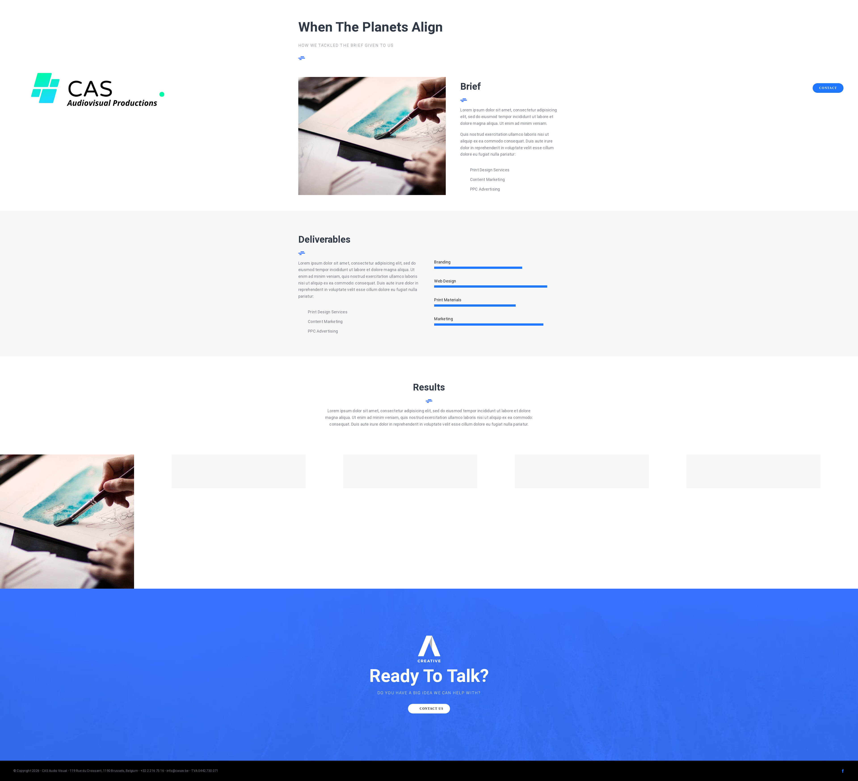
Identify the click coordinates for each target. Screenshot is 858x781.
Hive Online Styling (772, 471)
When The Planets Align (86, 521)
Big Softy (257, 471)
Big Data (600, 471)
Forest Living (429, 471)
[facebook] (843, 771)
